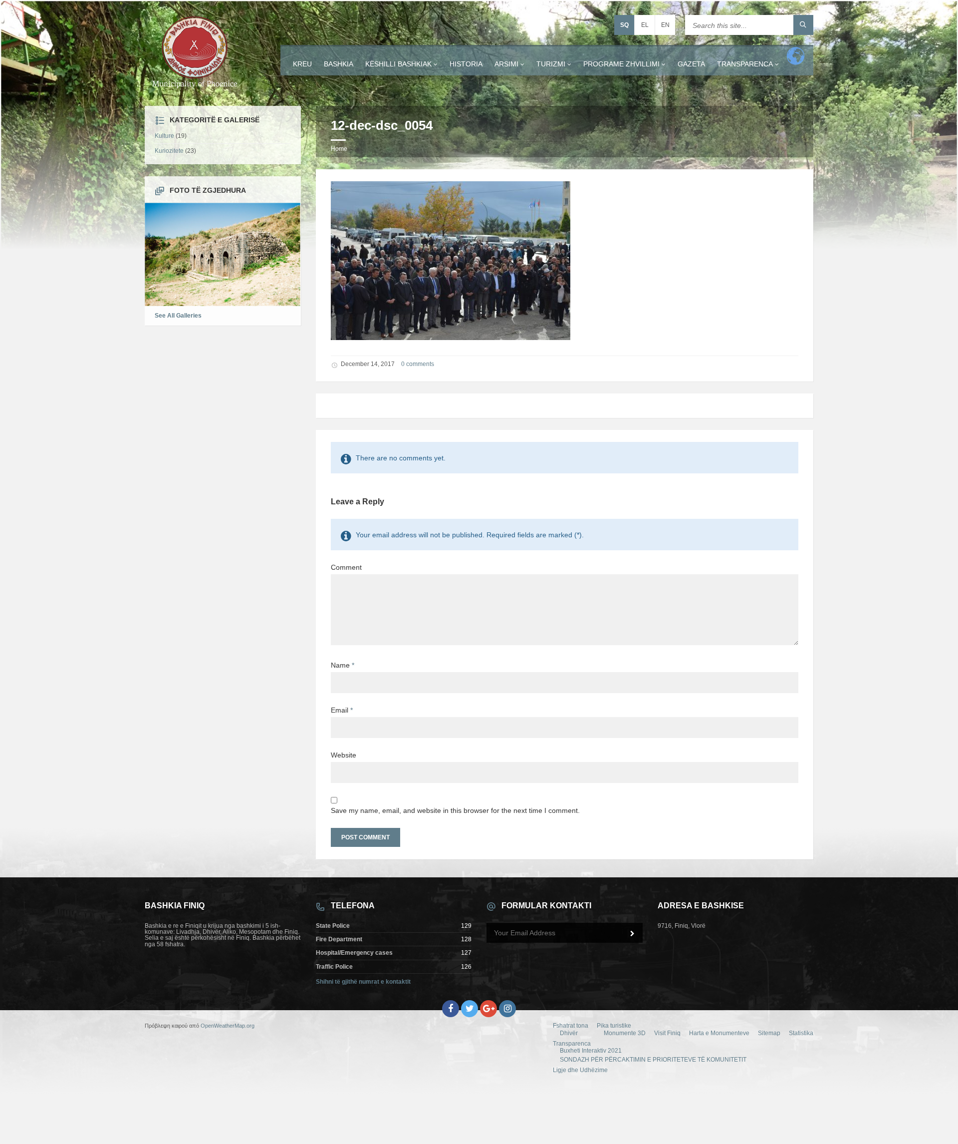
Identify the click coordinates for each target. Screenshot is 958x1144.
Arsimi (506, 64)
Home (339, 148)
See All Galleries (178, 315)
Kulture (164, 135)
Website (343, 755)
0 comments (417, 364)
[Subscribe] (632, 933)
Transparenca (745, 64)
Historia (466, 64)
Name (342, 665)
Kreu (302, 64)
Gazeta (691, 64)
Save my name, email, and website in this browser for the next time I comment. (455, 810)
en (665, 24)
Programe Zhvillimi (621, 64)
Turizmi (550, 64)
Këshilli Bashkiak (398, 64)
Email (342, 710)
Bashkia (338, 64)
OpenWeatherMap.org (227, 1026)
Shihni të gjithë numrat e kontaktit (363, 981)
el (645, 24)
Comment (346, 567)
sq (624, 24)
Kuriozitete (169, 150)
